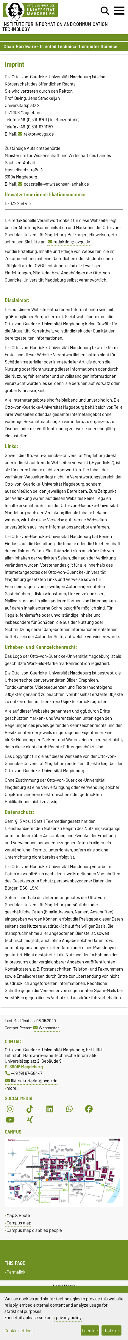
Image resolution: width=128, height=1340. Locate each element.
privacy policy (69, 1317)
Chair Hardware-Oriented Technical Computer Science (61, 46)
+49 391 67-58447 (26, 1073)
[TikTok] (29, 1109)
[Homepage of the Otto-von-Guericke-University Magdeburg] (39, 12)
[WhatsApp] (69, 1109)
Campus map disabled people (34, 1230)
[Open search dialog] (105, 11)
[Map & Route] (64, 1205)
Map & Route (18, 1215)
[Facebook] (89, 1109)
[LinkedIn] (49, 1109)
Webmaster (49, 1027)
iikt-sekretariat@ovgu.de (34, 1080)
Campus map (19, 1222)
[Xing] (29, 1119)
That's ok (111, 1330)
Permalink (16, 1272)
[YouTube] (10, 1119)
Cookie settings (19, 1330)
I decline (90, 1330)
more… (13, 1088)
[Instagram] (10, 1109)
